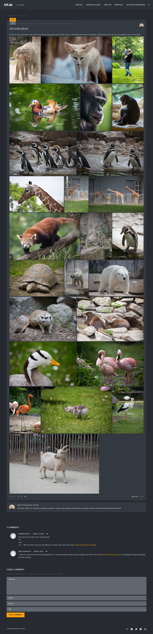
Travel (34, 23)
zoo (72, 23)
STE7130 (35, 505)
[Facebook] (131, 629)
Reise (29, 23)
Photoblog (23, 23)
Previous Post (12, 15)
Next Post (23, 15)
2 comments (43, 23)
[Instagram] (140, 629)
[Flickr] (127, 629)
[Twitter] (136, 629)
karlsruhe (56, 23)
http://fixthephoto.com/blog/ (86, 545)
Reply (47, 534)
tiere (69, 23)
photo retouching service (111, 554)
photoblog (63, 23)
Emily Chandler (25, 551)
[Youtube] (145, 629)
